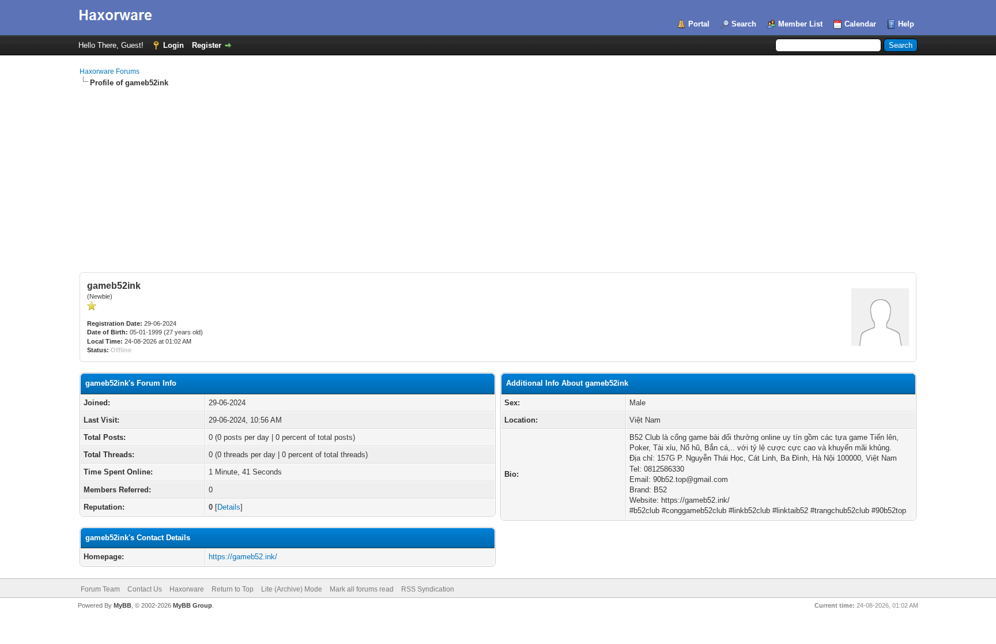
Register (206, 45)
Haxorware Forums (109, 71)
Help (906, 24)
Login (173, 45)
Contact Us (144, 589)
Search (743, 24)
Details (228, 507)
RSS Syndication (427, 589)
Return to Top (233, 589)
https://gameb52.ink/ (243, 556)
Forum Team (100, 589)
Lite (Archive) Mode (291, 589)
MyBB (122, 605)
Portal (699, 24)
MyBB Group (192, 605)
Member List (800, 24)
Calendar (860, 24)
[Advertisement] (498, 174)
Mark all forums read (362, 589)
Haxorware (186, 589)
